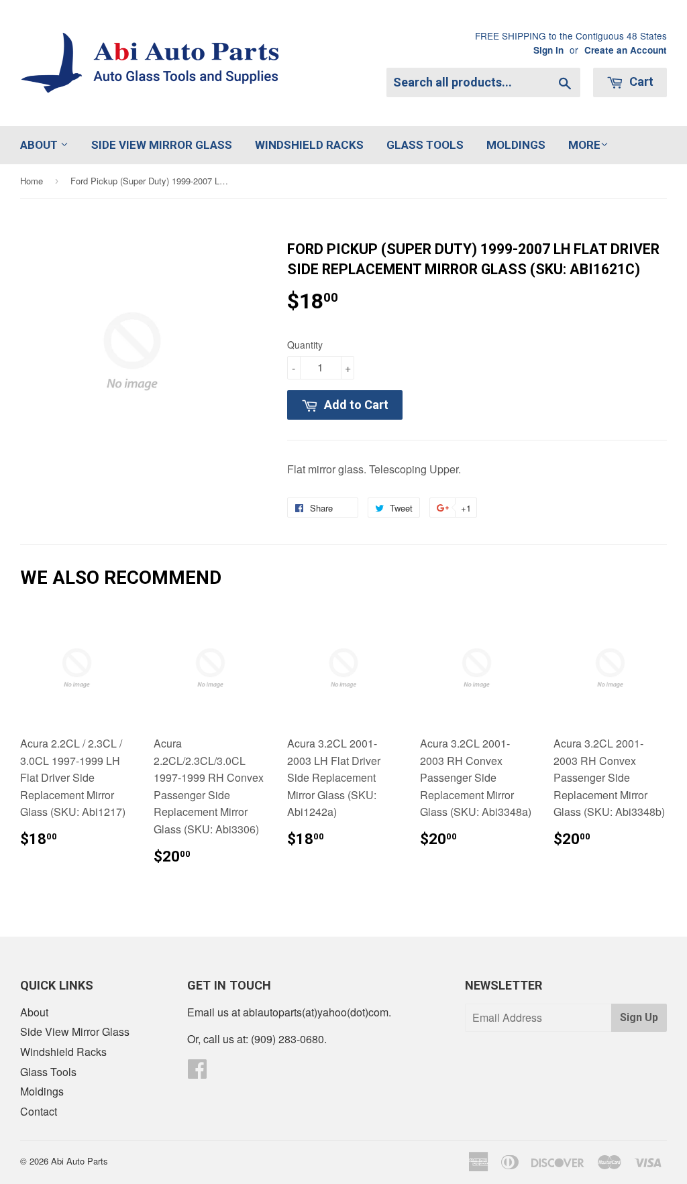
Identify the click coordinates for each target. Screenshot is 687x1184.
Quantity (305, 344)
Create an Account (625, 50)
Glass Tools (425, 145)
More (584, 145)
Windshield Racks (309, 145)
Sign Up (639, 1017)
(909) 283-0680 (287, 1039)
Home (31, 180)
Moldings (515, 145)
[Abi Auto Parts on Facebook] (197, 1072)
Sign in (548, 50)
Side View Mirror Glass (161, 145)
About (40, 145)
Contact (38, 1111)
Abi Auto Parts (79, 1161)
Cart (640, 81)
